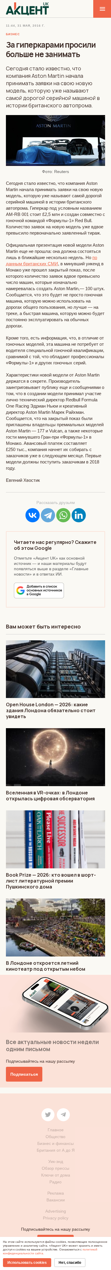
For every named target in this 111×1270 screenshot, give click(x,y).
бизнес (13, 34)
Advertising (55, 1211)
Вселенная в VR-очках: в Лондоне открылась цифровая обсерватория (50, 795)
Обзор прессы (55, 1168)
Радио (55, 1181)
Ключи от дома (55, 1175)
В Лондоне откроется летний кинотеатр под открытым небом (45, 966)
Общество (55, 1136)
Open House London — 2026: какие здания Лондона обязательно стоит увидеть (51, 710)
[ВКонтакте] (32, 515)
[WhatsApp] (63, 515)
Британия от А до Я (56, 1150)
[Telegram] (48, 515)
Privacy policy (55, 1218)
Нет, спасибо (70, 1263)
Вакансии (55, 1200)
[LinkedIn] (79, 515)
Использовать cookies (27, 1263)
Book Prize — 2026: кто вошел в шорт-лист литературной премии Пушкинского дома (51, 881)
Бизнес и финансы (55, 1143)
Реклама (55, 1193)
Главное (56, 1129)
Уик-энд (55, 1161)
